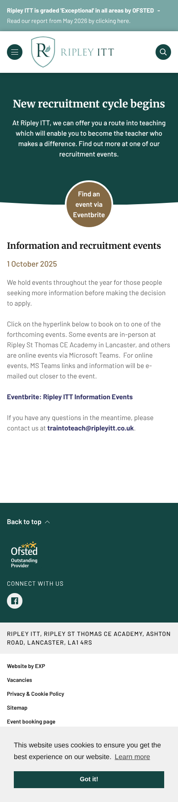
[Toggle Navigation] (14, 52)
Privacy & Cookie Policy (35, 693)
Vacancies (19, 679)
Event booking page (31, 721)
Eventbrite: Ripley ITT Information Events (70, 397)
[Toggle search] (163, 52)
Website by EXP (26, 665)
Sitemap (17, 707)
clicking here (112, 20)
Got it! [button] (89, 779)
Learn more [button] (132, 757)
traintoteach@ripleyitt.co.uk (91, 428)
